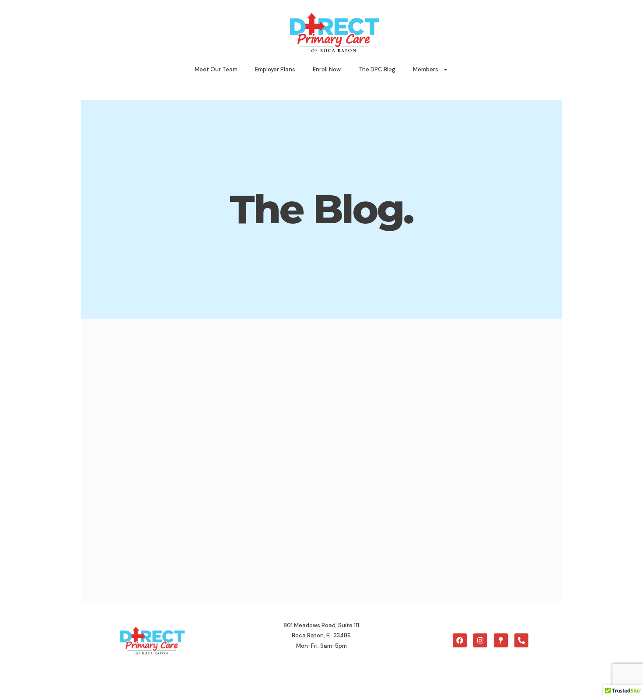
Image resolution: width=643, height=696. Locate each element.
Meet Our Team (216, 69)
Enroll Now (327, 69)
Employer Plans (275, 69)
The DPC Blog (376, 69)
